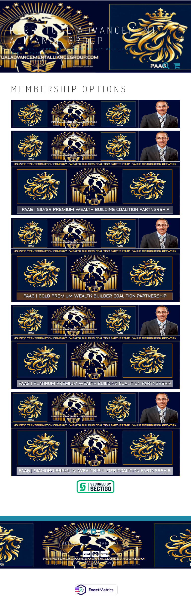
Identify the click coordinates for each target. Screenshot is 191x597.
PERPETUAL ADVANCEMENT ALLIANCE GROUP (84, 35)
